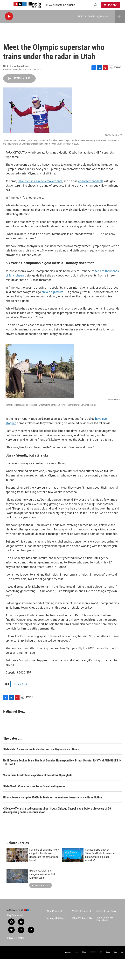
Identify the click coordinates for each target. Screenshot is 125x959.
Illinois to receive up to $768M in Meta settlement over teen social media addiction (52, 797)
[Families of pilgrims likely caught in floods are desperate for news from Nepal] (17, 855)
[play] (9, 16)
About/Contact (54, 911)
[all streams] (120, 16)
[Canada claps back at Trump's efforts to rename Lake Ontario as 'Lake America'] (72, 855)
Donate (112, 5)
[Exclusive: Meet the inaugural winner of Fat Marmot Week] (17, 876)
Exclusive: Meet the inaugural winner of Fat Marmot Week (42, 874)
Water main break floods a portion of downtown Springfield (37, 775)
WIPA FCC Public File (82, 918)
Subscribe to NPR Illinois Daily (105, 919)
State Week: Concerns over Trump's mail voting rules (34, 786)
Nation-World (21, 684)
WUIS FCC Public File (82, 911)
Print (117, 67)
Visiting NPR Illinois (56, 918)
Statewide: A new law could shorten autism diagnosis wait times (41, 749)
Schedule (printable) (107, 911)
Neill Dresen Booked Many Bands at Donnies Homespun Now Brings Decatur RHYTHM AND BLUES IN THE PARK (62, 762)
